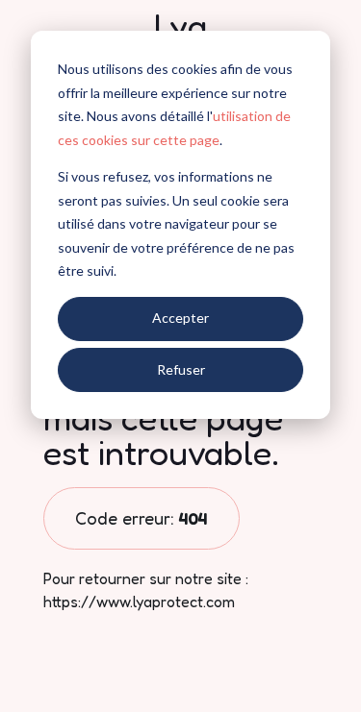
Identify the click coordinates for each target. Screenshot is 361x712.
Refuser (181, 369)
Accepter (180, 317)
